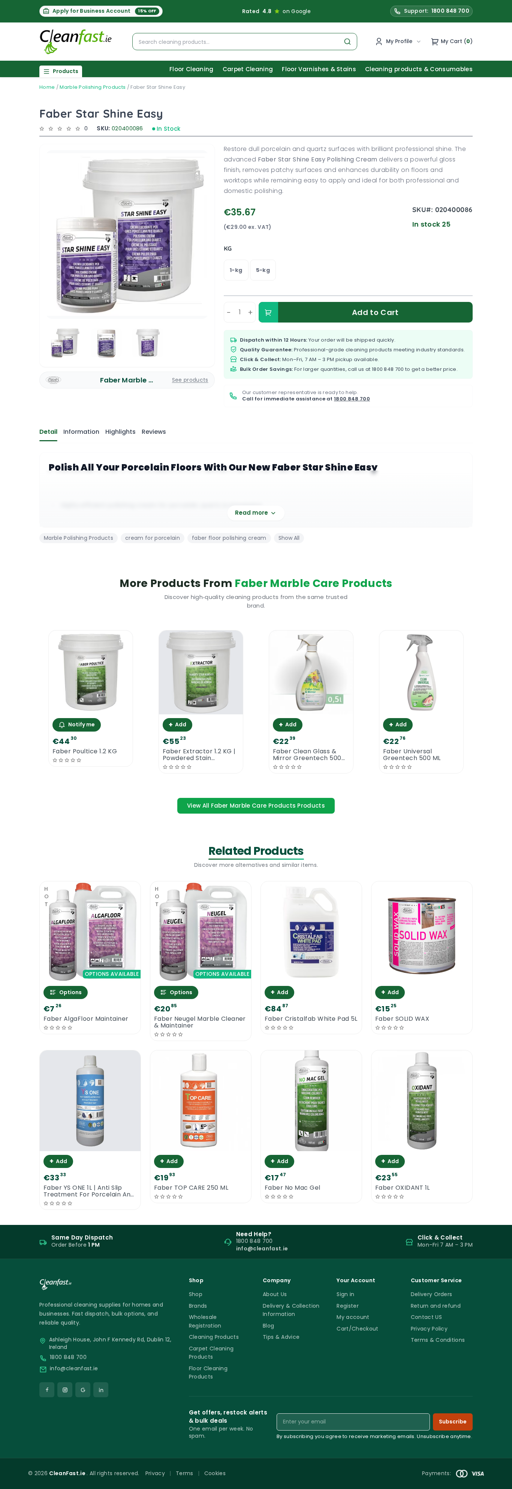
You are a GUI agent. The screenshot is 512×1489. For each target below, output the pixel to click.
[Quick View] (91, 707)
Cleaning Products (214, 1337)
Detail (48, 431)
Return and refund (436, 1306)
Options (70, 992)
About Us (275, 1294)
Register (348, 1306)
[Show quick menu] (497, 1480)
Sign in (345, 1294)
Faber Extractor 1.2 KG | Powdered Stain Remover (199, 755)
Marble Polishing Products (93, 87)
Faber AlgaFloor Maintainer (85, 1019)
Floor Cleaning (191, 69)
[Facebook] (46, 1389)
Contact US (426, 1317)
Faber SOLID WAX (402, 1019)
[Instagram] (64, 1389)
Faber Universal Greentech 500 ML (412, 755)
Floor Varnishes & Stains (319, 69)
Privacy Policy (429, 1328)
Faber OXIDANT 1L (402, 1187)
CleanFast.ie (68, 1473)
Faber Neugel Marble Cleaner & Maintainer (200, 1022)
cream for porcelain (152, 538)
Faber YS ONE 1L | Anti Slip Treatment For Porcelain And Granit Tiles (89, 1191)
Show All (288, 538)
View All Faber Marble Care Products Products (256, 805)
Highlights (120, 431)
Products (65, 71)
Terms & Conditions (438, 1340)
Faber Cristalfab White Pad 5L (311, 1019)
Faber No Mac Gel (292, 1187)
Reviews (154, 431)
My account (353, 1317)
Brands (198, 1306)
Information (81, 431)
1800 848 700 (388, 369)
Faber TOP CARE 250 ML (191, 1187)
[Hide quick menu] (349, 1462)
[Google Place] (82, 1389)
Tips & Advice (281, 1337)
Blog (268, 1325)
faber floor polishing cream (229, 538)
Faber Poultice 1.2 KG (84, 751)
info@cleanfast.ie (74, 1368)
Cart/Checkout (357, 1328)
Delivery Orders (431, 1294)
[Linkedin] (100, 1389)
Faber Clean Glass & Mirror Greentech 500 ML (307, 755)
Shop (195, 1294)
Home (47, 87)
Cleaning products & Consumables (419, 69)
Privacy (155, 1473)
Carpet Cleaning (248, 69)
